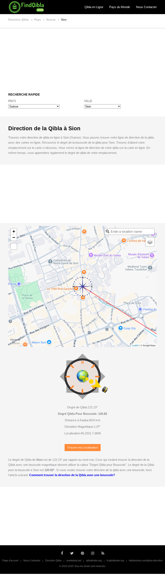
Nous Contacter (146, 7)
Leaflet (135, 345)
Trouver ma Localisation (82, 447)
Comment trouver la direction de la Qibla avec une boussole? (72, 475)
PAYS (12, 101)
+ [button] (13, 231)
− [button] (13, 237)
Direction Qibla (53, 560)
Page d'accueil (10, 560)
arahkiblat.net (73, 560)
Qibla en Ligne (94, 7)
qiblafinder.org (94, 560)
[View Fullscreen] (14, 246)
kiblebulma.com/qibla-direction (146, 560)
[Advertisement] (82, 57)
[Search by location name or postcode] (108, 231)
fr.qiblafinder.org (115, 560)
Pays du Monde (119, 7)
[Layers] (149, 241)
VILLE (88, 101)
